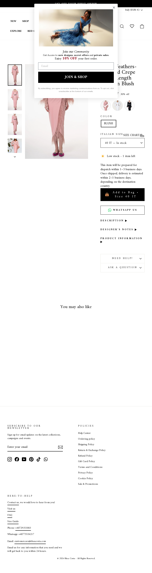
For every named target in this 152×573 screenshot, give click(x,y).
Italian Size (111, 134)
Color (106, 116)
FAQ (9, 515)
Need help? (122, 258)
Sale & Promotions (88, 484)
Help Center (84, 433)
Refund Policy (85, 456)
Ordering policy (86, 439)
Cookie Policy (85, 478)
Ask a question (122, 268)
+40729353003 (23, 528)
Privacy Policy (85, 473)
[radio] (105, 105)
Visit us (11, 509)
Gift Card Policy (86, 461)
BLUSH (108, 123)
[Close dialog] (114, 7)
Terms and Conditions (90, 467)
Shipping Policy (86, 444)
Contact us (13, 502)
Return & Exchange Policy (91, 450)
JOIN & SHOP (76, 77)
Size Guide (13, 521)
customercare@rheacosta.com (30, 541)
